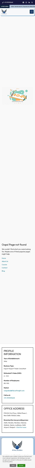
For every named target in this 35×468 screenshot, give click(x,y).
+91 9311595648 (8, 2)
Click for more (21, 427)
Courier (4, 264)
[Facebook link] (23, 2)
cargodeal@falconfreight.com (14, 391)
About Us (5, 261)
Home (4, 258)
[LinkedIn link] (29, 2)
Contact (4, 268)
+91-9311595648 (9, 398)
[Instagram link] (26, 2)
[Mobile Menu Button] (32, 12)
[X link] (32, 2)
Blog (3, 271)
